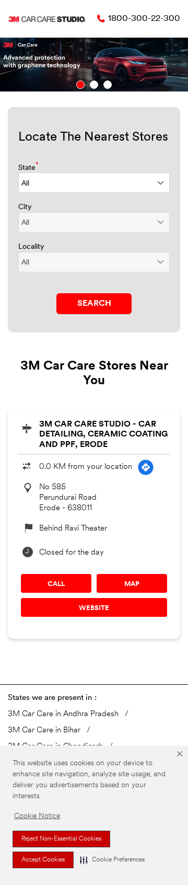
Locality (31, 247)
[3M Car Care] (47, 19)
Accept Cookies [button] (43, 860)
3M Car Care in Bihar (44, 730)
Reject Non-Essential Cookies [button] (61, 839)
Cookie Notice (37, 816)
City (25, 207)
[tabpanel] (94, 64)
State (28, 167)
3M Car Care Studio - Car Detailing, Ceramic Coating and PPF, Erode (103, 434)
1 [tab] (80, 85)
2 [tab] (94, 85)
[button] (112, 860)
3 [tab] (107, 85)
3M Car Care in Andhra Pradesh (63, 714)
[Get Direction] (145, 467)
